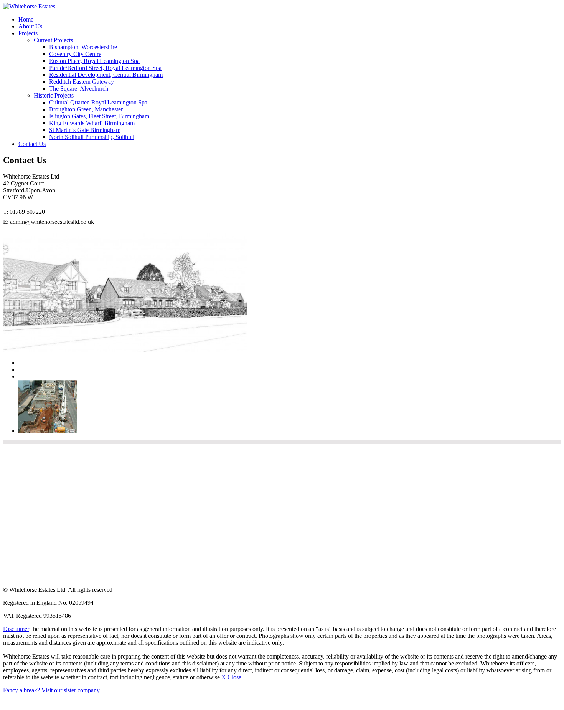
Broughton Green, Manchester (86, 109)
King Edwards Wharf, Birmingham (92, 123)
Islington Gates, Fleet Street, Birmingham (99, 116)
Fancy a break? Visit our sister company (51, 690)
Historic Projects (54, 95)
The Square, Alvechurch (78, 88)
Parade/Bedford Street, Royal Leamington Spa (105, 68)
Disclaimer (16, 629)
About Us (30, 26)
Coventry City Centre (75, 54)
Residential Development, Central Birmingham (106, 74)
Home (25, 19)
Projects (28, 33)
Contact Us (32, 144)
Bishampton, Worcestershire (83, 47)
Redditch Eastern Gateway (81, 81)
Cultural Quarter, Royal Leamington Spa (98, 102)
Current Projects (53, 40)
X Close (231, 677)
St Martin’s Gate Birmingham (84, 130)
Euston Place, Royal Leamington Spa (94, 61)
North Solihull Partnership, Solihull (91, 137)
